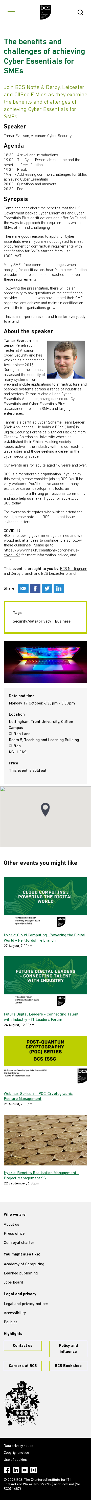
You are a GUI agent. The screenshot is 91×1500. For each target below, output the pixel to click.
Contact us (23, 1346)
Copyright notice (16, 1453)
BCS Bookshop (68, 1366)
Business (63, 622)
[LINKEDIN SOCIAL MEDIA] (59, 588)
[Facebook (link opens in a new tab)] (7, 1470)
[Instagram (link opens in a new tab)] (33, 1470)
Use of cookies (15, 1460)
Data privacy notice (18, 1446)
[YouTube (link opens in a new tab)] (24, 1470)
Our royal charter (19, 1243)
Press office (14, 1234)
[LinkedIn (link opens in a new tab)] (16, 1470)
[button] (45, 810)
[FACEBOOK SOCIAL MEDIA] (35, 588)
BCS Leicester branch (59, 574)
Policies (10, 1322)
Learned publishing (21, 1273)
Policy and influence (68, 1349)
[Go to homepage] (45, 12)
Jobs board (13, 1283)
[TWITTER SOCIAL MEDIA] (47, 588)
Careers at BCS (23, 1366)
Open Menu (11, 12)
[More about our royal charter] (22, 1403)
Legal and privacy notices (26, 1304)
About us (11, 1225)
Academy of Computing (24, 1264)
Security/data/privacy (32, 622)
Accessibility (15, 1313)
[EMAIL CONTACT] (23, 588)
